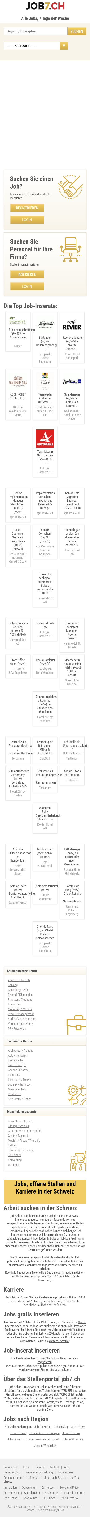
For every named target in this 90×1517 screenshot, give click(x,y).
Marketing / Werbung (20, 1009)
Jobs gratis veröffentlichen (68, 1330)
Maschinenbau (17, 1089)
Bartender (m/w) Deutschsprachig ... (46, 350)
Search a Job (32, 1493)
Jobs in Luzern (71, 1433)
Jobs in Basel (18, 1433)
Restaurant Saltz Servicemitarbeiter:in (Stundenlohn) (48, 813)
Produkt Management (21, 1014)
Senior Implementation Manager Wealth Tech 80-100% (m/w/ (18, 502)
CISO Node (48, 1498)
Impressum (10, 1467)
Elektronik (14, 1075)
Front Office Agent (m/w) (18, 662)
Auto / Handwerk (18, 1055)
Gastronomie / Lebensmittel (24, 1131)
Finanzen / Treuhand (20, 999)
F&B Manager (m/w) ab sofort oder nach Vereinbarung (72, 856)
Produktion (14, 1094)
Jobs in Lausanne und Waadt (42, 1439)
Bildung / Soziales (18, 1126)
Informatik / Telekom (20, 1080)
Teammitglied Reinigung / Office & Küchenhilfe (45, 747)
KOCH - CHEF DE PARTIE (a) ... (18, 405)
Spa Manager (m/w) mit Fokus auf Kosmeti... (72, 407)
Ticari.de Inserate (74, 1493)
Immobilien (14, 1004)
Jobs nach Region (55, 1478)
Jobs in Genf (14, 1439)
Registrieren (27, 208)
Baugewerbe (15, 1060)
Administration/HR (19, 980)
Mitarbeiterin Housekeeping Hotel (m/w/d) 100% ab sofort (72, 667)
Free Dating (10, 1498)
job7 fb (75, 1478)
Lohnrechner (65, 1472)
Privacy (40, 1467)
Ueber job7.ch (12, 1472)
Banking (13, 985)
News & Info (30, 1498)
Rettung (12, 1145)
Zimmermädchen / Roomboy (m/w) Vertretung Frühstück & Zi (19, 778)
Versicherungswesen (20, 1024)
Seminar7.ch (11, 1493)
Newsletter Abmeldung (39, 1472)
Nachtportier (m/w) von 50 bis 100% (45, 853)
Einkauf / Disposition (20, 995)
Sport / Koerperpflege (21, 1150)
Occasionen (29, 1487)
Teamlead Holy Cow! (45, 625)
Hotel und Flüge (69, 1487)
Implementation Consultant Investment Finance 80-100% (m (45, 500)
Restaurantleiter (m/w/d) (45, 662)
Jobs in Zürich (42, 1427)
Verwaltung (15, 1160)
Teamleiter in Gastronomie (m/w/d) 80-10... (45, 462)
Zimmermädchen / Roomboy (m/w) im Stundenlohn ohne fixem (46, 704)
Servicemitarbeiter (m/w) (47, 888)
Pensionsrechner (14, 1478)
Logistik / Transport (19, 1084)
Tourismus (14, 1155)
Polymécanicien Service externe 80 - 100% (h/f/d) (18, 628)
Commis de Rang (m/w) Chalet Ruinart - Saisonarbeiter (72, 893)
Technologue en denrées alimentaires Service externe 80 (72, 537)
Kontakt (54, 1467)
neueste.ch (51, 1493)
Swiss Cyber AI (70, 1498)
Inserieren (27, 274)
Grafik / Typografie (19, 1136)
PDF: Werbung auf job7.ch (50, 1510)
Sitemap (34, 1478)
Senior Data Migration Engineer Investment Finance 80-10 (72, 500)
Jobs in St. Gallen (72, 1439)
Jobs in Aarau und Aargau (44, 1433)
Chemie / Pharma (18, 1070)
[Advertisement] (45, 114)
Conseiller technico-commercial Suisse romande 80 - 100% (45, 583)
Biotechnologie (17, 1065)
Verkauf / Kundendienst (22, 1019)
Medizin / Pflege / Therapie (24, 1140)
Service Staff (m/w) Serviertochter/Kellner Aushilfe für (22, 891)
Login (27, 220)
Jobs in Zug (61, 1427)
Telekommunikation (19, 1099)
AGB (66, 1467)
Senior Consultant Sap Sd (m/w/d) (44, 535)
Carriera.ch (48, 1487)
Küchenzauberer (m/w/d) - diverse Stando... (73, 348)
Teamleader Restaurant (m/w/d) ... (45, 405)
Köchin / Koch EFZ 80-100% (72, 773)
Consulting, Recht (18, 990)
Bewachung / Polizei (20, 1121)
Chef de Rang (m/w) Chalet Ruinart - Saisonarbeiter (45, 932)
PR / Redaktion (17, 1028)
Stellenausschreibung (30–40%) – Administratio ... (22, 338)
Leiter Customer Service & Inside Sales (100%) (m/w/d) (17, 539)
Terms (26, 1467)
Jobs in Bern (78, 1427)
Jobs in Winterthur (45, 1446)
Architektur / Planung (20, 1051)
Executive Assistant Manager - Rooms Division (72, 630)
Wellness (13, 1165)
